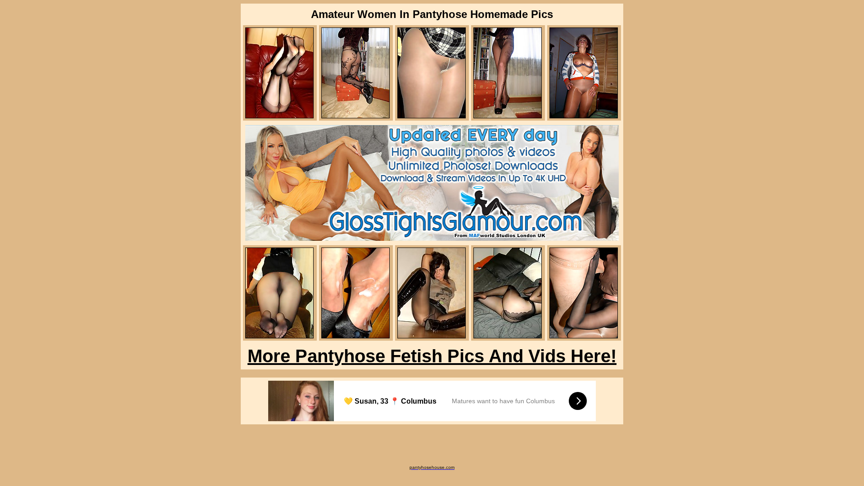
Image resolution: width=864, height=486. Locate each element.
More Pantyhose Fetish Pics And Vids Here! (432, 356)
